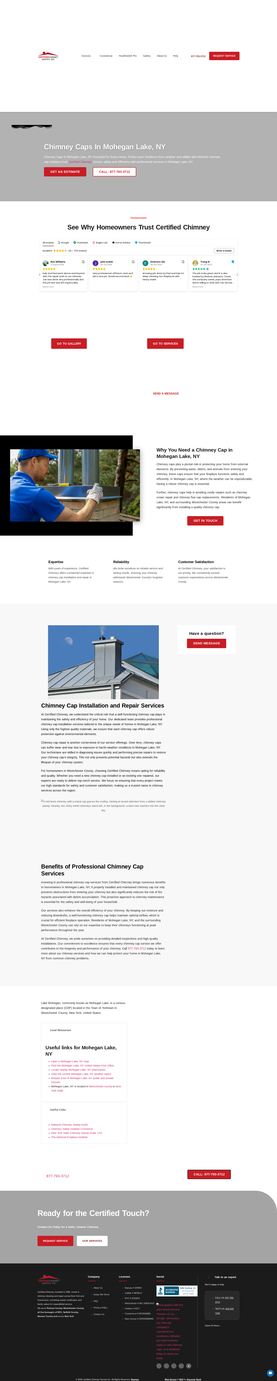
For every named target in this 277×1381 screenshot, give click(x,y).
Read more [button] (48, 287)
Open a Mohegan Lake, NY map (70, 1061)
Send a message (166, 393)
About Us (162, 56)
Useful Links (58, 1109)
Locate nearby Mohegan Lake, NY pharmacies (78, 1069)
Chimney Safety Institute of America (72, 1129)
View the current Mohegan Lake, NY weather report (81, 1074)
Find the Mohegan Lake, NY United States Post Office (82, 1065)
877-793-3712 (137, 948)
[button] (64, 242)
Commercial (106, 56)
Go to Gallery (69, 343)
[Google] (159, 1366)
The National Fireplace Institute (69, 1137)
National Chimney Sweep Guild (69, 1124)
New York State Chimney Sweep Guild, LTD (76, 1133)
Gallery (147, 56)
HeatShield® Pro (128, 56)
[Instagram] (173, 1366)
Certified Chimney (80, 161)
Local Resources (60, 1030)
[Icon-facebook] (166, 1366)
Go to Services (165, 343)
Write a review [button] (224, 250)
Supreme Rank (194, 1379)
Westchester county (100, 1086)
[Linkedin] (181, 1366)
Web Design (171, 1379)
